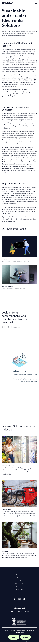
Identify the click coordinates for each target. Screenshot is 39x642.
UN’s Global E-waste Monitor (15, 49)
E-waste (5, 67)
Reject (27, 638)
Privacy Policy (19, 632)
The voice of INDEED (18, 611)
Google (4, 259)
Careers (19, 578)
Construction (6, 509)
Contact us (19, 575)
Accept (15, 638)
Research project (8, 286)
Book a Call (19, 590)
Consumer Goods (8, 466)
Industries (19, 587)
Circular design (7, 120)
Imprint (19, 581)
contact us (7, 221)
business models (24, 147)
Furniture (5, 551)
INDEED (4, 113)
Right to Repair (30, 80)
